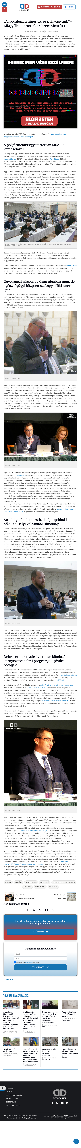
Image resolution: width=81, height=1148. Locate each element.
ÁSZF (66, 1116)
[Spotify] (67, 1103)
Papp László (55, 159)
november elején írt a (55, 701)
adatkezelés (29, 962)
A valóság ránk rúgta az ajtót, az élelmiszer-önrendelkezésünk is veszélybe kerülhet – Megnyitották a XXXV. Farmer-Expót (30, 1020)
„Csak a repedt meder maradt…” (10, 1050)
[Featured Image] (11, 1004)
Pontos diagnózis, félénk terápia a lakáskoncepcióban (70, 1051)
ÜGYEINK (9, 1088)
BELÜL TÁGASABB (13, 1105)
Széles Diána (21, 475)
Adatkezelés (58, 1116)
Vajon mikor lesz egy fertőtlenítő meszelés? (69, 1014)
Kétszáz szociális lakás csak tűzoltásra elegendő (49, 1052)
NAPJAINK (10, 1092)
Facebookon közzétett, (36, 688)
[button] (49, 7)
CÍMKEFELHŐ (11, 1102)
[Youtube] (62, 1103)
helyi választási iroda (69, 675)
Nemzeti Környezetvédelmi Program (35, 831)
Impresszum (48, 1116)
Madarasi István (10, 159)
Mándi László (71, 266)
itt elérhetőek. (60, 680)
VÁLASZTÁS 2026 (12, 1098)
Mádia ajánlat (65, 1118)
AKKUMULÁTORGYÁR (14, 1095)
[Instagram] (57, 1103)
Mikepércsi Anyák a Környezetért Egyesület (57, 685)
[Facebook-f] (52, 1103)
